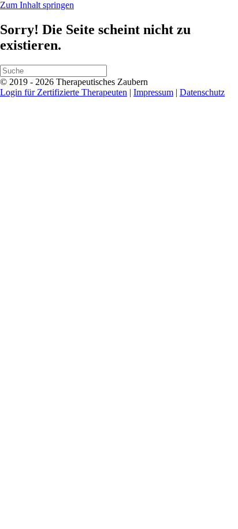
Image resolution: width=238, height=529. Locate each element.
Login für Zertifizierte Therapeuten (63, 92)
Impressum (153, 92)
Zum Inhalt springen (37, 5)
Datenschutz (202, 92)
